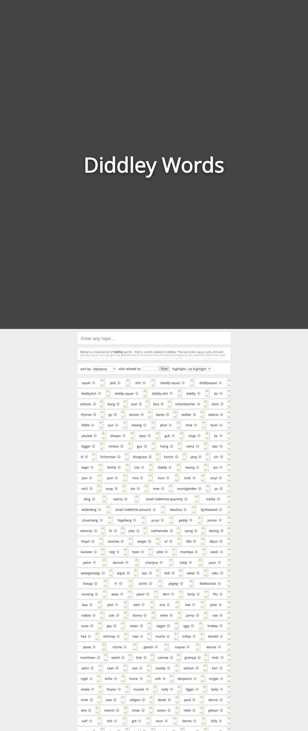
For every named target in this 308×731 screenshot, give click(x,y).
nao (135, 668)
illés (189, 541)
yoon (212, 562)
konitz (168, 457)
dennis (213, 700)
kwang (137, 425)
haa (83, 636)
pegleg (173, 583)
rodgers (134, 700)
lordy (191, 594)
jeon (110, 478)
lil (82, 457)
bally (214, 689)
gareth (148, 647)
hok (188, 605)
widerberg (89, 509)
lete (83, 710)
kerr (215, 668)
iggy (186, 626)
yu (216, 488)
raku (215, 573)
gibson (213, 710)
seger (85, 467)
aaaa (115, 594)
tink (139, 657)
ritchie (117, 647)
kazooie (86, 552)
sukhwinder (159, 531)
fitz (215, 594)
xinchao (113, 541)
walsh (115, 657)
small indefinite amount (133, 509)
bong (111, 404)
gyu (139, 446)
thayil (85, 541)
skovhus (176, 509)
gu (110, 414)
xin (216, 457)
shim (215, 404)
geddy (183, 520)
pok (111, 615)
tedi (167, 573)
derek (162, 700)
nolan (134, 626)
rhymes (86, 414)
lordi (187, 478)
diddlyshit (88, 393)
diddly (191, 393)
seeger (142, 541)
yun (111, 425)
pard (187, 700)
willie (108, 678)
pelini (87, 562)
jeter (213, 605)
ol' (166, 541)
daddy (162, 467)
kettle (111, 467)
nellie (164, 615)
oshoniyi (86, 531)
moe (156, 488)
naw (135, 636)
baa (85, 605)
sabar (191, 573)
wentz (118, 499)
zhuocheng (90, 520)
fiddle (85, 425)
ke (216, 436)
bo (216, 393)
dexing (214, 531)
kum (161, 478)
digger (86, 446)
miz (162, 605)
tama (190, 446)
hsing (164, 446)
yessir (141, 594)
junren (212, 520)
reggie (160, 626)
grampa (190, 657)
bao (215, 446)
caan (110, 668)
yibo (132, 531)
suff (84, 721)
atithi (143, 583)
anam (161, 710)
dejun (214, 541)
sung (109, 488)
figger (190, 689)
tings (192, 436)
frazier (111, 689)
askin (85, 668)
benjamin (185, 678)
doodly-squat (170, 383)
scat (134, 404)
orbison (85, 404)
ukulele (86, 436)
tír (110, 531)
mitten (114, 446)
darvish (118, 562)
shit (138, 383)
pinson (134, 414)
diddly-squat (124, 393)
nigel (84, 678)
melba (210, 499)
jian (85, 478)
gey (109, 626)
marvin (109, 710)
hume (133, 678)
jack (113, 383)
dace (142, 436)
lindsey (212, 626)
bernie (187, 721)
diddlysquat (208, 383)
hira (135, 478)
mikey (186, 636)
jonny (190, 615)
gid (134, 721)
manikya (186, 552)
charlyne (151, 562)
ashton (189, 668)
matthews (87, 657)
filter (164, 369)
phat (163, 425)
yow (109, 700)
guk (167, 436)
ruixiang (87, 594)
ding (87, 499)
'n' (115, 583)
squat (86, 383)
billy (214, 721)
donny (137, 615)
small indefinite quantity (164, 499)
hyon (135, 552)
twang (190, 467)
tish (109, 721)
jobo (160, 552)
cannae (163, 657)
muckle (139, 689)
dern (166, 594)
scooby (161, 668)
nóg (112, 552)
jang (194, 457)
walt (136, 605)
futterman (108, 457)
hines (136, 710)
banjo (160, 414)
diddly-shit (160, 393)
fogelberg (125, 520)
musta (160, 636)
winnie (211, 647)
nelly (164, 689)
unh (158, 678)
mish (84, 700)
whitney (109, 636)
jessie (87, 647)
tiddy (183, 562)
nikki (187, 710)
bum (214, 425)
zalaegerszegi (90, 573)
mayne (180, 647)
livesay (88, 583)
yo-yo (155, 520)
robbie (86, 615)
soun (159, 721)
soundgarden (187, 488)
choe (189, 425)
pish (110, 605)
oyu (144, 573)
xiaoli (214, 552)
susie (85, 626)
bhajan (116, 436)
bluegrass (140, 457)
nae (215, 615)
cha (136, 467)
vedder (186, 414)
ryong (188, 531)
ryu (215, 467)
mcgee (213, 678)
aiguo (121, 573)
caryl (213, 478)
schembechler (185, 404)
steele (85, 689)
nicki (215, 657)
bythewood (209, 509)
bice (156, 404)
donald (213, 636)
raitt (84, 488)
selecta (213, 414)
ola (133, 488)
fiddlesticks (208, 583)
